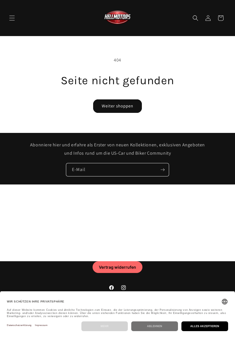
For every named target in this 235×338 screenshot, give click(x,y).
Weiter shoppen (117, 106)
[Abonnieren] (162, 169)
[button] (12, 18)
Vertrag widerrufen (117, 267)
